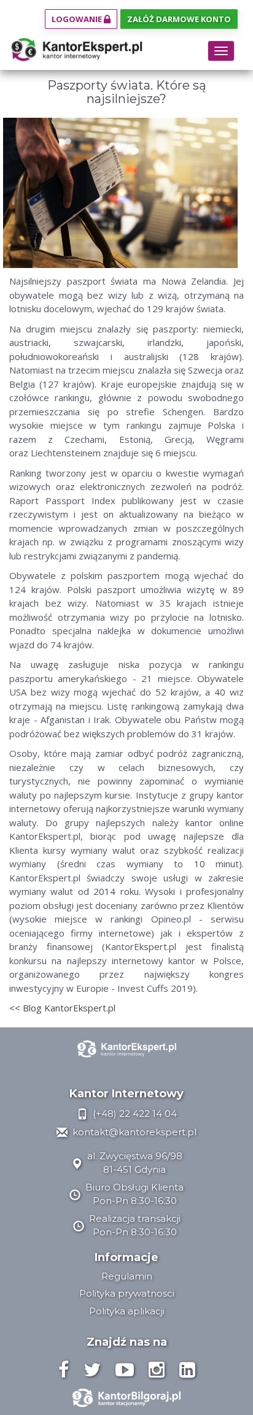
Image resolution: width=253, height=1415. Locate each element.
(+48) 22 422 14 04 (133, 1113)
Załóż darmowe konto (179, 19)
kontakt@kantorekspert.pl (133, 1132)
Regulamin (126, 1276)
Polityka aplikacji (127, 1311)
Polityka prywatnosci (126, 1293)
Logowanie (78, 19)
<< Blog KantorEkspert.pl (62, 1008)
